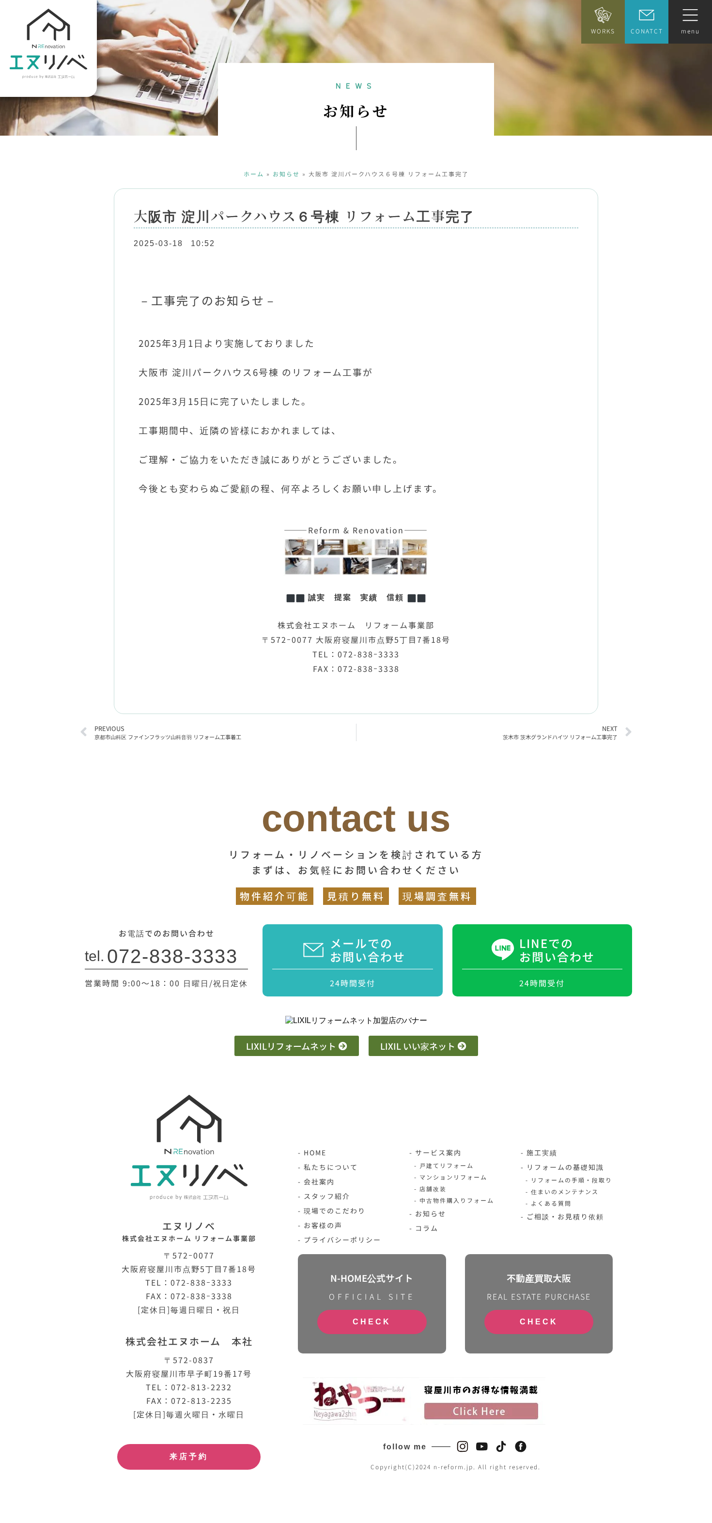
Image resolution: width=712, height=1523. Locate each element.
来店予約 (189, 1456)
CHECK (372, 1322)
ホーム (254, 174)
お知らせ (286, 174)
